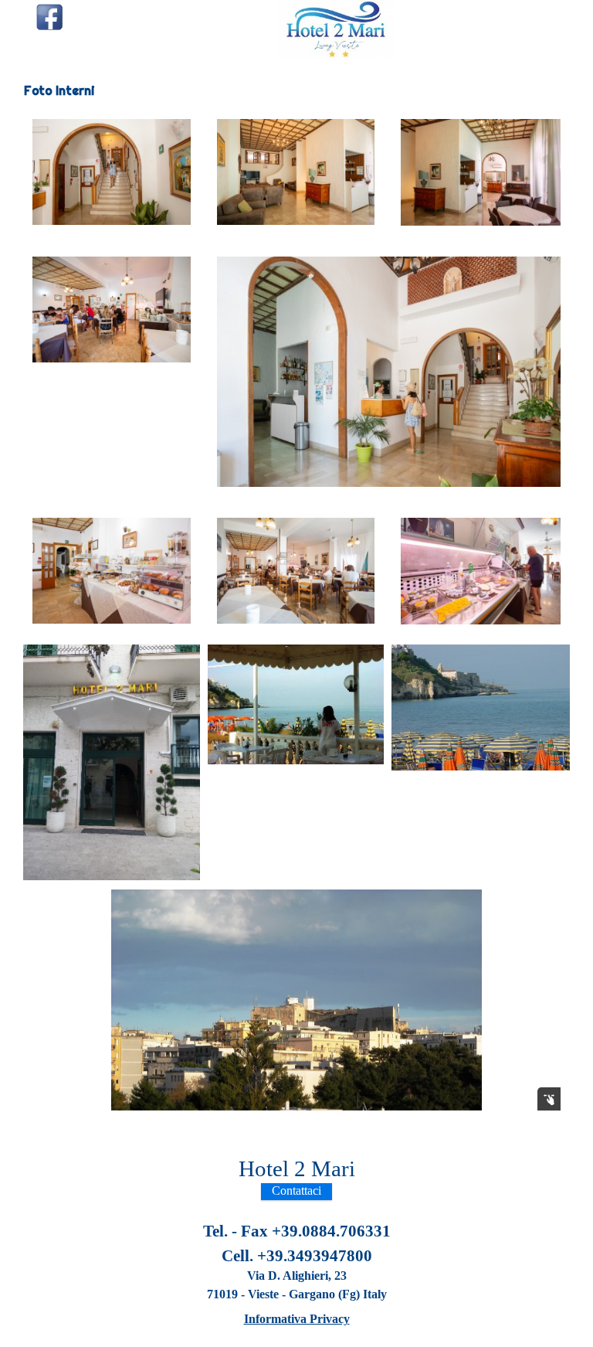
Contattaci (296, 1190)
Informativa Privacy (297, 1318)
